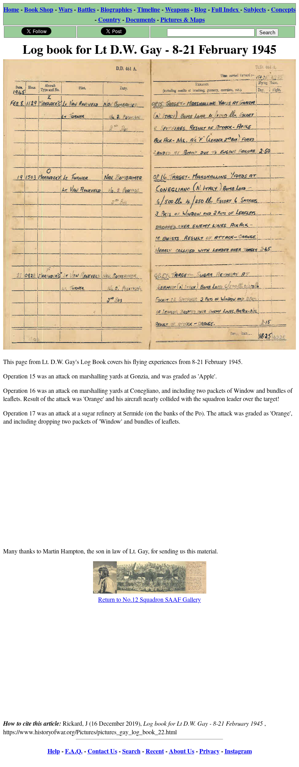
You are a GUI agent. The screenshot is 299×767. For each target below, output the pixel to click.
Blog (200, 9)
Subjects (255, 9)
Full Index (225, 9)
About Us (181, 750)
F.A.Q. (74, 750)
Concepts (283, 9)
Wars (65, 9)
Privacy (209, 750)
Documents (140, 19)
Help (53, 750)
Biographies (116, 9)
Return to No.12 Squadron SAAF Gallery (149, 599)
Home (11, 9)
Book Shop (38, 9)
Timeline (148, 9)
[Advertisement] (149, 486)
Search (131, 750)
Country (109, 19)
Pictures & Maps (182, 19)
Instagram (238, 750)
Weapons (177, 9)
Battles (86, 9)
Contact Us (102, 750)
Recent (155, 750)
